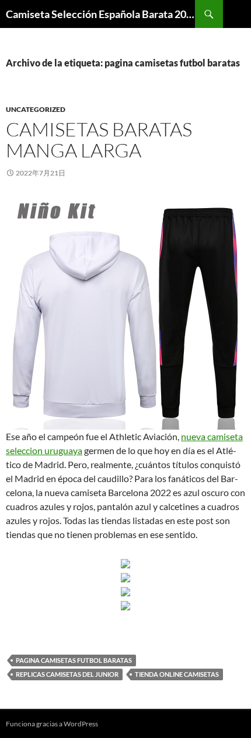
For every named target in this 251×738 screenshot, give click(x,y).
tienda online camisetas (177, 674)
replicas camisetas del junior (67, 674)
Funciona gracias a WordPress (52, 723)
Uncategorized (35, 109)
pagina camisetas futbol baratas (74, 660)
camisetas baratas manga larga (99, 139)
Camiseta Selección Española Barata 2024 (100, 14)
